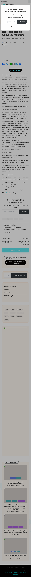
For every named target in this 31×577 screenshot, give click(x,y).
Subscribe (22, 21)
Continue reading (15, 26)
